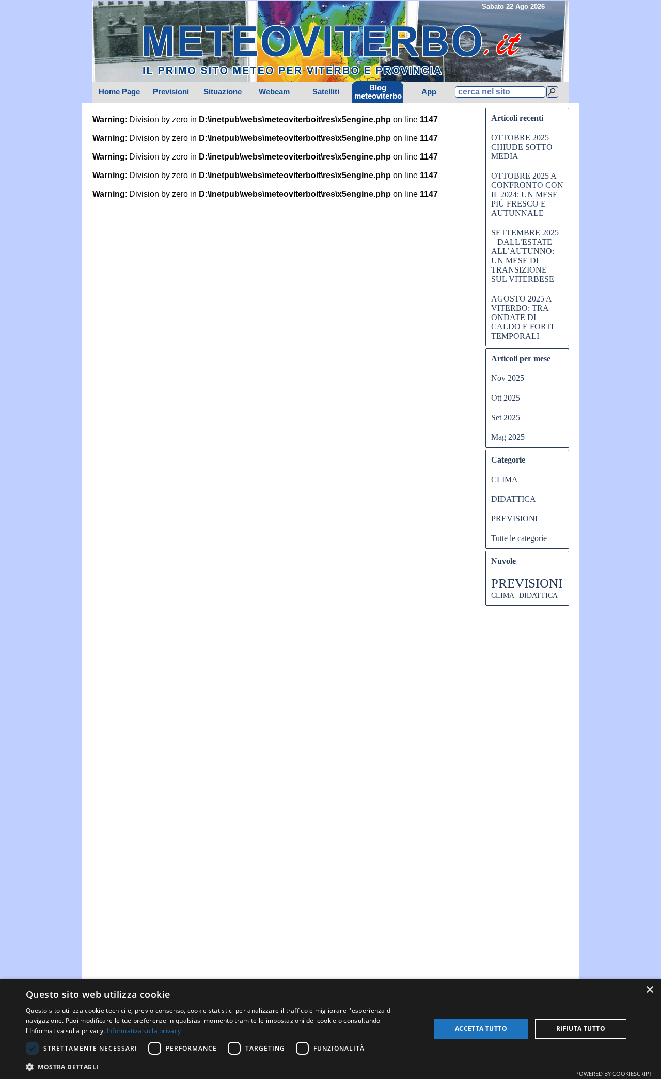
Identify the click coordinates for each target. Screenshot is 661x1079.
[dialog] (330, 1029)
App (428, 92)
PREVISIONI (514, 518)
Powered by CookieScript (613, 1073)
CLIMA (504, 479)
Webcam (274, 92)
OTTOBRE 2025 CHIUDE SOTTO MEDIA (522, 147)
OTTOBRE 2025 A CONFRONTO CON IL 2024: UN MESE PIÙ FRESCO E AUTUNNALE (527, 194)
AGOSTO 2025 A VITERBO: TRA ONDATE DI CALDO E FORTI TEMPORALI (522, 317)
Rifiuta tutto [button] (580, 1028)
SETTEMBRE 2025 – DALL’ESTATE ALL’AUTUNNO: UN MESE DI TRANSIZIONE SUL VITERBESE (525, 255)
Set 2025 (505, 417)
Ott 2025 (505, 397)
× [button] (649, 990)
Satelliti (325, 92)
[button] (222, 1065)
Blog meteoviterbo (378, 92)
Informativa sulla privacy (144, 1030)
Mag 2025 (508, 437)
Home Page (119, 92)
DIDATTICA (513, 499)
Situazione (222, 92)
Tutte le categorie (519, 538)
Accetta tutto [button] (481, 1028)
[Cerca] (552, 92)
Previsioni (171, 92)
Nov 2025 (507, 378)
